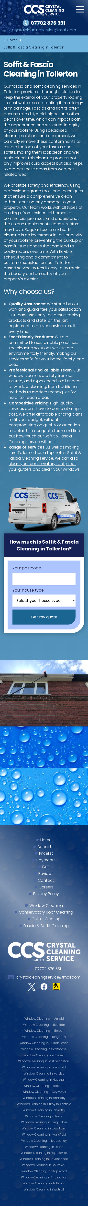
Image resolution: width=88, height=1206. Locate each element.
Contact (46, 880)
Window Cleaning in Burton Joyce (44, 1043)
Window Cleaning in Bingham (44, 1037)
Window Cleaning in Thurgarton (44, 1177)
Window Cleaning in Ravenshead (44, 1159)
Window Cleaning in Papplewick (44, 1153)
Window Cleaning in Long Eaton (44, 1122)
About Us (46, 847)
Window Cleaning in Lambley (44, 1110)
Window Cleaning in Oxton (44, 1147)
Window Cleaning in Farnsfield (44, 1067)
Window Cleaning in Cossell (44, 1055)
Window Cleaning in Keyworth (44, 1092)
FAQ (46, 867)
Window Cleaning (46, 905)
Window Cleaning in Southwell (44, 1165)
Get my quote (44, 617)
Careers (46, 887)
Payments (45, 860)
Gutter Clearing (46, 919)
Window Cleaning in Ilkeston (44, 1086)
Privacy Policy (46, 894)
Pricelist (46, 853)
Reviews (46, 873)
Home (46, 840)
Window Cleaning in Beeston (44, 1025)
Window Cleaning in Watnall (44, 1189)
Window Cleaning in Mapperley (44, 1141)
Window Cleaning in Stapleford (44, 1171)
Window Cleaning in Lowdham (44, 1128)
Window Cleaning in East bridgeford (44, 1061)
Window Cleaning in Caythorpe (44, 1049)
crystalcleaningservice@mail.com (44, 30)
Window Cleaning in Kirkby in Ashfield (44, 1104)
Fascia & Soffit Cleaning (46, 926)
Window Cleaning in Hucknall (44, 1079)
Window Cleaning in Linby (44, 1116)
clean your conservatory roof (37, 463)
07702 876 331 (48, 22)
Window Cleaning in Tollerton (44, 1183)
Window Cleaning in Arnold (44, 1018)
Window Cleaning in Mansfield (44, 1134)
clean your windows (61, 469)
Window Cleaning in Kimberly (44, 1098)
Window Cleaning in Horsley (44, 1073)
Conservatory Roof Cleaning (46, 912)
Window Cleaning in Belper (44, 1031)
